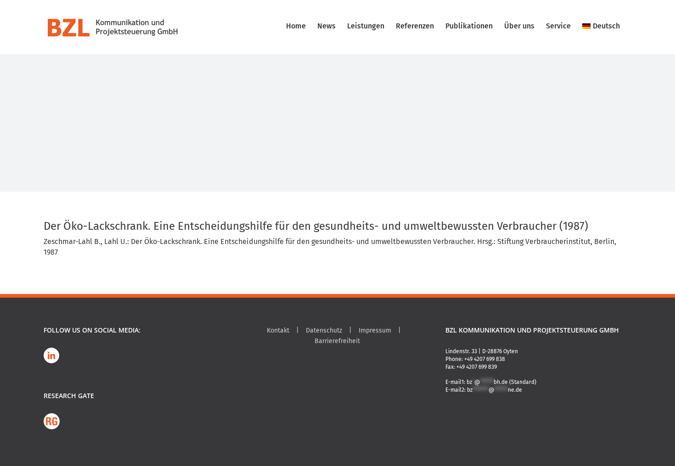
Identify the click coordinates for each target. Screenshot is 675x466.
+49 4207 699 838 (484, 359)
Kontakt (278, 330)
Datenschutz (324, 330)
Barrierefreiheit (337, 341)
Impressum (375, 330)
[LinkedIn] (51, 355)
